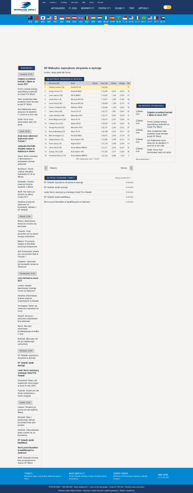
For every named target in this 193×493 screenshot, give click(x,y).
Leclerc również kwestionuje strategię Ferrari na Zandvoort (27, 288)
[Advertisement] (96, 45)
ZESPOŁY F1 (104, 8)
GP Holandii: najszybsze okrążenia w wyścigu (28, 356)
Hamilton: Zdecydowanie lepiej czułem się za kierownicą (28, 432)
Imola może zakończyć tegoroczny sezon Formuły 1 (28, 138)
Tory (95, 476)
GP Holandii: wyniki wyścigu (26, 364)
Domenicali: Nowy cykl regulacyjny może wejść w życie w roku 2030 (28, 383)
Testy (39, 476)
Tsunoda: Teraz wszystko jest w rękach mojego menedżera (28, 234)
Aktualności (28, 476)
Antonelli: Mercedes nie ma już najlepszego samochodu (28, 341)
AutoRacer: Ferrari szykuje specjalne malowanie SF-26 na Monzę (26, 173)
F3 (161, 477)
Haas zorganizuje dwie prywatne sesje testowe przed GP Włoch (28, 102)
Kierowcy (84, 476)
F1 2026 (73, 8)
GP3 (167, 477)
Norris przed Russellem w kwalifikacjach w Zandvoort (28, 450)
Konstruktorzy (73, 479)
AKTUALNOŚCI (58, 8)
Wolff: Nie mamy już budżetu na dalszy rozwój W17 (26, 194)
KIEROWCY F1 (87, 8)
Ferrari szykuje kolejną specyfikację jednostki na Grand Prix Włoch (27, 92)
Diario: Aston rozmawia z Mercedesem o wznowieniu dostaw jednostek (28, 160)
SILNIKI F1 (120, 8)
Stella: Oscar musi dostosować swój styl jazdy (27, 122)
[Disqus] (88, 246)
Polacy (26, 479)
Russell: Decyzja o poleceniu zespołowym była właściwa (28, 318)
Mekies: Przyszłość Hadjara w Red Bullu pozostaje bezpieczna (27, 244)
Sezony (71, 476)
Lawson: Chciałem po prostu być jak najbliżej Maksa (28, 410)
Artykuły (44, 476)
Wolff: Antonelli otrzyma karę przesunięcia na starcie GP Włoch (28, 460)
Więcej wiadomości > (123, 178)
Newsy (35, 476)
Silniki (104, 476)
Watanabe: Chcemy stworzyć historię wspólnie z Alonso (26, 184)
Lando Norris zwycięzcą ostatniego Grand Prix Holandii (28, 373)
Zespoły (90, 476)
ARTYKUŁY (144, 8)
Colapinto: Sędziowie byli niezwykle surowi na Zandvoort (28, 264)
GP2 (164, 477)
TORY (131, 8)
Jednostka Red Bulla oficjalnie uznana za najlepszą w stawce (26, 149)
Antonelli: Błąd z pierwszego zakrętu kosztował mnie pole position (27, 421)
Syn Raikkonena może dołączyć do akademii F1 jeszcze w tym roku (28, 112)
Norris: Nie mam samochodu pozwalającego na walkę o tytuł (28, 330)
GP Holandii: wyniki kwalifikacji (26, 441)
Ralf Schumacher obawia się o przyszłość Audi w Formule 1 (28, 254)
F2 (159, 477)
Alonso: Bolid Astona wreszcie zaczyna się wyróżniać (27, 224)
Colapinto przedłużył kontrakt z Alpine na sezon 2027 (26, 81)
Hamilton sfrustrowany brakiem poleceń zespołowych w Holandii (28, 298)
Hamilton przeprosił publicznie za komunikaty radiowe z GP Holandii (27, 206)
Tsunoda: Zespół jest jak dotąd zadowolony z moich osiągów (28, 393)
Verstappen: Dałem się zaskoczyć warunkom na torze (28, 308)
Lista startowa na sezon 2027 (28, 279)
